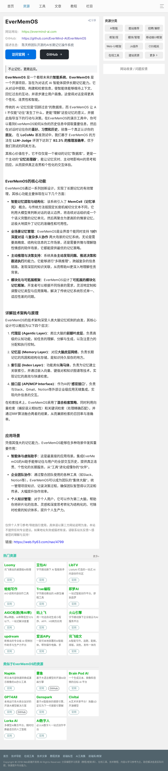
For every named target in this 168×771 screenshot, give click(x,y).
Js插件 (134, 46)
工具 (42, 6)
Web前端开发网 (31, 762)
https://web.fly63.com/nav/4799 (39, 542)
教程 (73, 6)
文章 (58, 6)
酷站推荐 (134, 28)
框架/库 (113, 37)
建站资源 (134, 55)
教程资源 (55, 756)
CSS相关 (154, 46)
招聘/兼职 (154, 28)
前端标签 (68, 756)
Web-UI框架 (114, 46)
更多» (96, 556)
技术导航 (16, 756)
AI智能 (114, 28)
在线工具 (114, 55)
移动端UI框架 (154, 37)
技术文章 (42, 756)
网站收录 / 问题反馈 (134, 69)
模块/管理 (134, 37)
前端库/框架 (95, 756)
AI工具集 (80, 756)
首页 (10, 6)
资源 (26, 6)
